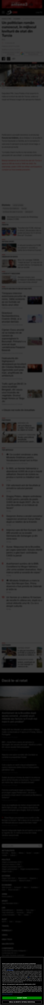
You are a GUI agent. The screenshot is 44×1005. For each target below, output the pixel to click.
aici (28, 977)
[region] (22, 981)
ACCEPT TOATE (22, 998)
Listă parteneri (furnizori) (7, 994)
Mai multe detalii (10, 969)
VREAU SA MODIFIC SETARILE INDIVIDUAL (22, 1002)
